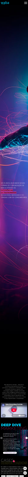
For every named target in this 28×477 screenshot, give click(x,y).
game (3, 476)
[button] (26, 438)
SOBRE (14, 9)
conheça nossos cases (10, 452)
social (21, 476)
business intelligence (12, 476)
